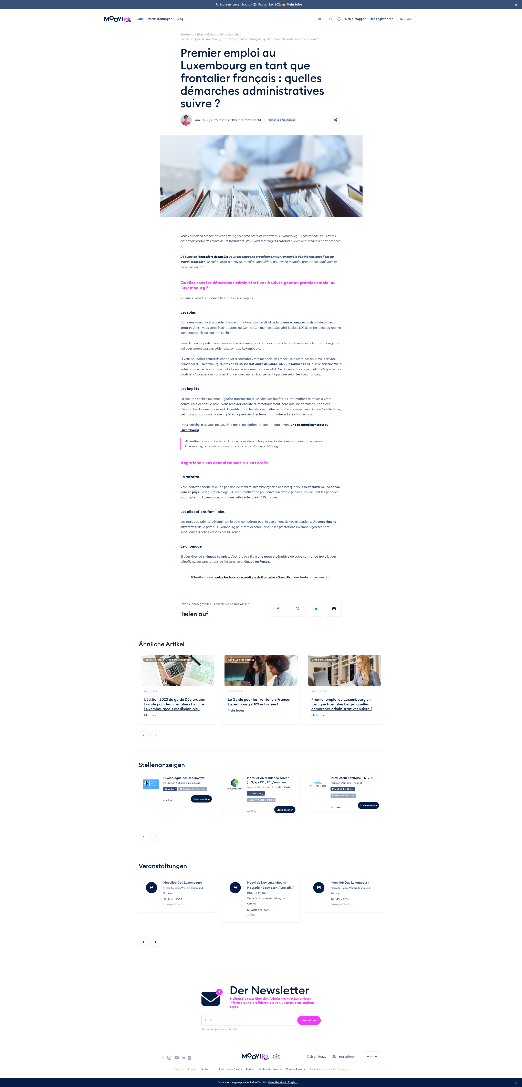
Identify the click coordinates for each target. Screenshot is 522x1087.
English (192, 1069)
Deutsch (205, 1069)
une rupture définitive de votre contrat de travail (293, 556)
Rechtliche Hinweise (270, 1069)
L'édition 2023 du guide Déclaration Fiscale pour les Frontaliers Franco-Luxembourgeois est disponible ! (174, 704)
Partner (250, 1069)
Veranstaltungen (160, 19)
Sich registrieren (381, 19)
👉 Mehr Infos (292, 4)
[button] (143, 735)
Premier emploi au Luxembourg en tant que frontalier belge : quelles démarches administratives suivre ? (341, 704)
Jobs (140, 19)
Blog (180, 19)
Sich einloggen (355, 19)
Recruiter (406, 19)
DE (320, 19)
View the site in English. (283, 1082)
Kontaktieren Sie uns (230, 1069)
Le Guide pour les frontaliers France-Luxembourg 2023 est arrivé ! (259, 701)
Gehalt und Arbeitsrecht (282, 119)
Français (179, 1069)
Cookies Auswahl (295, 1069)
